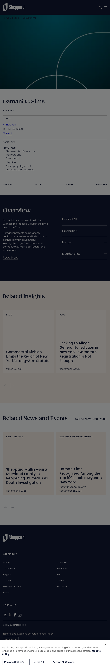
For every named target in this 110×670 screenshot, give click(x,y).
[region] (55, 655)
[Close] (105, 645)
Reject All (38, 662)
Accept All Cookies (64, 662)
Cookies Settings (14, 662)
